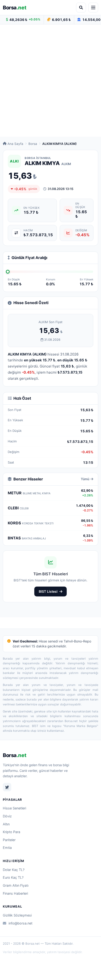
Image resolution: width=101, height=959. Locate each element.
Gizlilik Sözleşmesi (17, 915)
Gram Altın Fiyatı (15, 885)
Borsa (14, 7)
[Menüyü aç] (93, 7)
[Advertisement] (50, 80)
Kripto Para (11, 832)
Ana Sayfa (15, 144)
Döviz (7, 816)
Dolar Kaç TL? (13, 870)
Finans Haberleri (15, 893)
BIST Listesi (48, 591)
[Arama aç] (81, 7)
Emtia (7, 848)
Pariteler (9, 840)
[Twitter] (7, 787)
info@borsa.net (20, 923)
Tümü (85, 479)
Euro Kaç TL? (13, 877)
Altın (6, 824)
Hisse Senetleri (14, 808)
